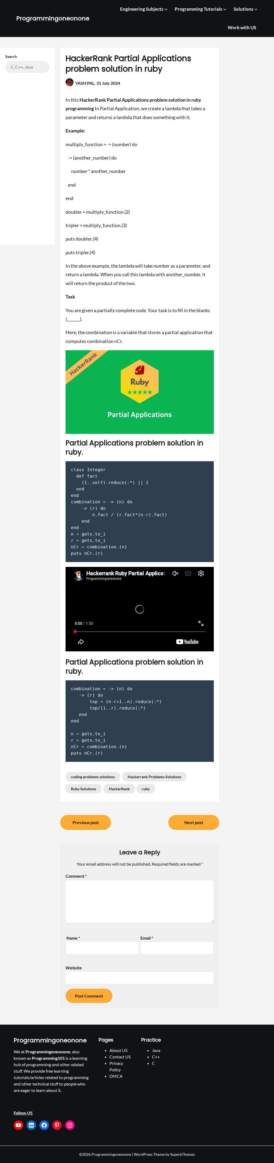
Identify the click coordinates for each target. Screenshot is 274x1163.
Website (74, 967)
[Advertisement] (27, 156)
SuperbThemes (182, 1154)
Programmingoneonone (52, 19)
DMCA (116, 1076)
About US (118, 1050)
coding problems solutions (93, 776)
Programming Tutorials (198, 9)
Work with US (242, 27)
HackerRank (119, 789)
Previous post (86, 822)
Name (73, 937)
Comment (76, 875)
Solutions (243, 9)
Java (156, 1050)
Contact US (120, 1056)
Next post (193, 822)
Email (146, 937)
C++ (156, 1056)
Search (11, 56)
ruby (146, 789)
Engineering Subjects (141, 9)
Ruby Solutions (83, 789)
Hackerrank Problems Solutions (154, 776)
